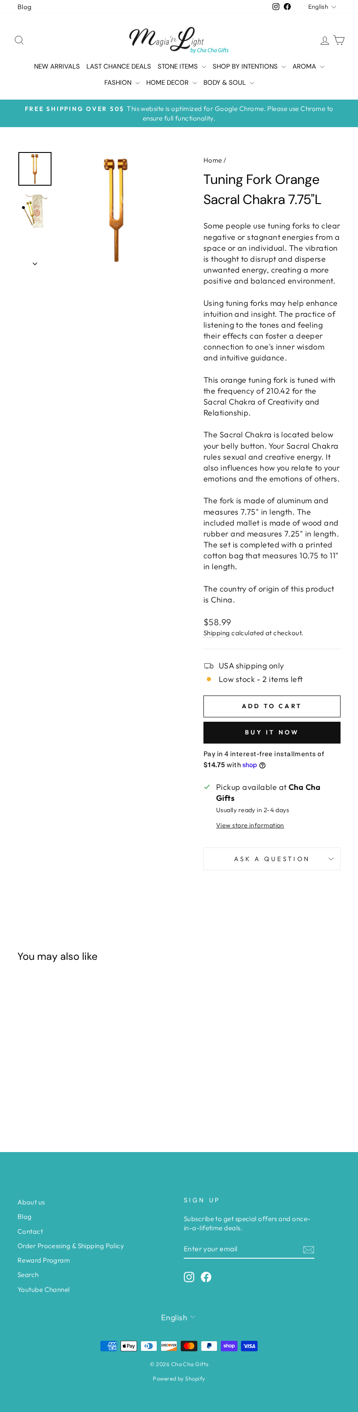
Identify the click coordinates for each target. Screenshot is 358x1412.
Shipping (216, 633)
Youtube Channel (43, 1289)
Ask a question (272, 859)
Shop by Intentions (246, 66)
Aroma (305, 66)
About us (31, 1202)
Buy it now (272, 732)
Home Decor (168, 82)
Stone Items (179, 66)
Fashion (118, 82)
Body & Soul (225, 82)
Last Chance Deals (118, 66)
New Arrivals (57, 66)
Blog (24, 7)
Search (28, 1274)
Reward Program (43, 1260)
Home (212, 160)
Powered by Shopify (179, 1378)
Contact (30, 1231)
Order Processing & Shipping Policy (70, 1246)
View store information (250, 825)
